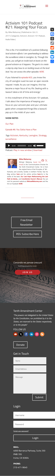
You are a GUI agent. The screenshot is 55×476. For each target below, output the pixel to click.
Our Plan (9, 123)
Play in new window (22, 150)
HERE (41, 71)
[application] (25, 145)
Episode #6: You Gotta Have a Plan (21, 129)
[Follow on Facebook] (26, 334)
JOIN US (28, 272)
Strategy (42, 135)
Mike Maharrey (14, 32)
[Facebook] (42, 160)
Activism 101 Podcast (36, 35)
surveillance (10, 139)
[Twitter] (46, 160)
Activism (23, 35)
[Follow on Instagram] (37, 334)
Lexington (33, 135)
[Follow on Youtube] (15, 334)
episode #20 (26, 77)
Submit (39, 397)
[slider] (40, 145)
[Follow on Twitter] (21, 334)
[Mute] (34, 145)
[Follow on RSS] (42, 334)
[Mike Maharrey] (12, 167)
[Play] (9, 145)
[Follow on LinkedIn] (31, 334)
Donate (20, 345)
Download (37, 150)
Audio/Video (10, 39)
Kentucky (23, 135)
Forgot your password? (21, 431)
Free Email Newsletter (26, 222)
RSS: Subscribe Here (27, 234)
